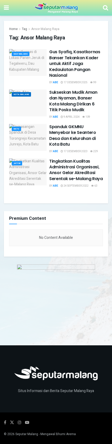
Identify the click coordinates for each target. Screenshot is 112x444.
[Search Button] (105, 8)
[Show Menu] (6, 8)
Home (13, 29)
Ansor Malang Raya (45, 29)
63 (95, 186)
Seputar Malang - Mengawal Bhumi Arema (45, 434)
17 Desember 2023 (75, 151)
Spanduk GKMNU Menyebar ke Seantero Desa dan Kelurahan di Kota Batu (72, 135)
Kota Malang (21, 94)
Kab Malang (21, 53)
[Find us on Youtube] (27, 422)
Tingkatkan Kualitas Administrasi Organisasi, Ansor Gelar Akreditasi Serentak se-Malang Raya (76, 170)
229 (95, 151)
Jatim (17, 163)
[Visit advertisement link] (56, 297)
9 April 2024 (71, 117)
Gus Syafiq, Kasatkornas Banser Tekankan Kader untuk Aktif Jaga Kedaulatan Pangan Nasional (74, 63)
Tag (24, 29)
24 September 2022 (76, 186)
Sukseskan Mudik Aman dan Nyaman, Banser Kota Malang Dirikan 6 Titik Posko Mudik (73, 101)
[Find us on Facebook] (5, 422)
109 (87, 117)
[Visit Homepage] (56, 8)
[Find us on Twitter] (12, 422)
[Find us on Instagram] (19, 422)
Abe (55, 82)
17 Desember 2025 (75, 82)
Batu (16, 128)
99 (94, 82)
